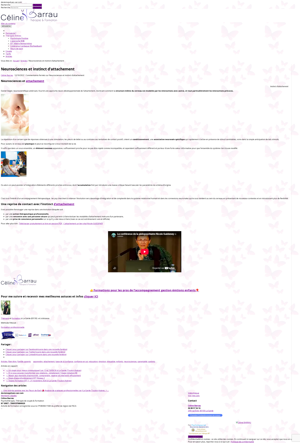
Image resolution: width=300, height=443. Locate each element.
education (93, 361)
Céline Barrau (7, 75)
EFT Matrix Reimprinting (21, 43)
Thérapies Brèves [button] (13, 35)
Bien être (12, 361)
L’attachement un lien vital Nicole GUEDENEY (83, 223)
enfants (119, 361)
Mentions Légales (9, 395)
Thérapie (5, 318)
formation (16, 318)
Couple (9, 51)
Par (197, 425)
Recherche (5, 5)
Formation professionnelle (12, 327)
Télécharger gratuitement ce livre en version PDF (40, 223)
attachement (35, 81)
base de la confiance (64, 361)
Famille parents (24, 361)
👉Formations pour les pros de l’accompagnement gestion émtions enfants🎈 (144, 290)
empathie (111, 361)
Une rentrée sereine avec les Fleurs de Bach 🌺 (22, 390)
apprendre (38, 361)
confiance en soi (81, 361)
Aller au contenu (8, 23)
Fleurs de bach (16, 48)
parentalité (142, 361)
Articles (9, 56)
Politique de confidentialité (242, 441)
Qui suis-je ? (11, 33)
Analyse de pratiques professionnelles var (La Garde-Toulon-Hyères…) (77, 390)
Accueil (16, 61)
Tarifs (8, 53)
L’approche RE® (17, 41)
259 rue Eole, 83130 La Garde (200, 410)
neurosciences (130, 361)
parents (151, 361)
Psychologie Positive (19, 38)
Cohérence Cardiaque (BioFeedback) (26, 46)
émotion (102, 361)
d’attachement (64, 204)
